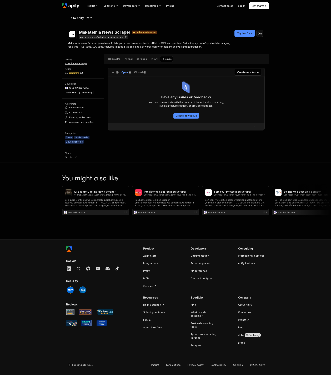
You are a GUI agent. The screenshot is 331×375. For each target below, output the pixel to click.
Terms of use (173, 364)
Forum (147, 319)
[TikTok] (117, 268)
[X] (78, 268)
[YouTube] (98, 268)
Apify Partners (246, 263)
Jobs (249, 335)
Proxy (146, 270)
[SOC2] (83, 290)
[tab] (114, 59)
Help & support (152, 304)
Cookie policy (218, 364)
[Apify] (70, 5)
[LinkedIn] (69, 268)
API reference (199, 270)
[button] (156, 248)
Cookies (238, 364)
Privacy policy (196, 364)
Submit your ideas (154, 312)
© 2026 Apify (257, 364)
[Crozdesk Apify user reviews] (102, 323)
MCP (146, 278)
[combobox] (259, 33)
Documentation (200, 255)
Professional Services (251, 255)
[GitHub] (88, 268)
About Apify (245, 304)
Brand (241, 342)
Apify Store (150, 255)
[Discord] (107, 268)
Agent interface (152, 327)
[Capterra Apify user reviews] (104, 312)
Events (242, 319)
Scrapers (196, 345)
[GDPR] (70, 290)
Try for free (244, 33)
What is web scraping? (198, 314)
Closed (140, 72)
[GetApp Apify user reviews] (70, 312)
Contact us (244, 312)
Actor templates (200, 263)
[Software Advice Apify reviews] (85, 312)
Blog (240, 327)
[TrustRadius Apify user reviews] (86, 323)
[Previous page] (254, 126)
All (115, 72)
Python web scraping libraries (203, 336)
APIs (193, 304)
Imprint (155, 364)
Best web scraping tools (202, 325)
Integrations (150, 263)
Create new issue (186, 115)
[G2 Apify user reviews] (71, 323)
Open (126, 72)
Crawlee (148, 286)
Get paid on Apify (201, 278)
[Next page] (260, 126)
